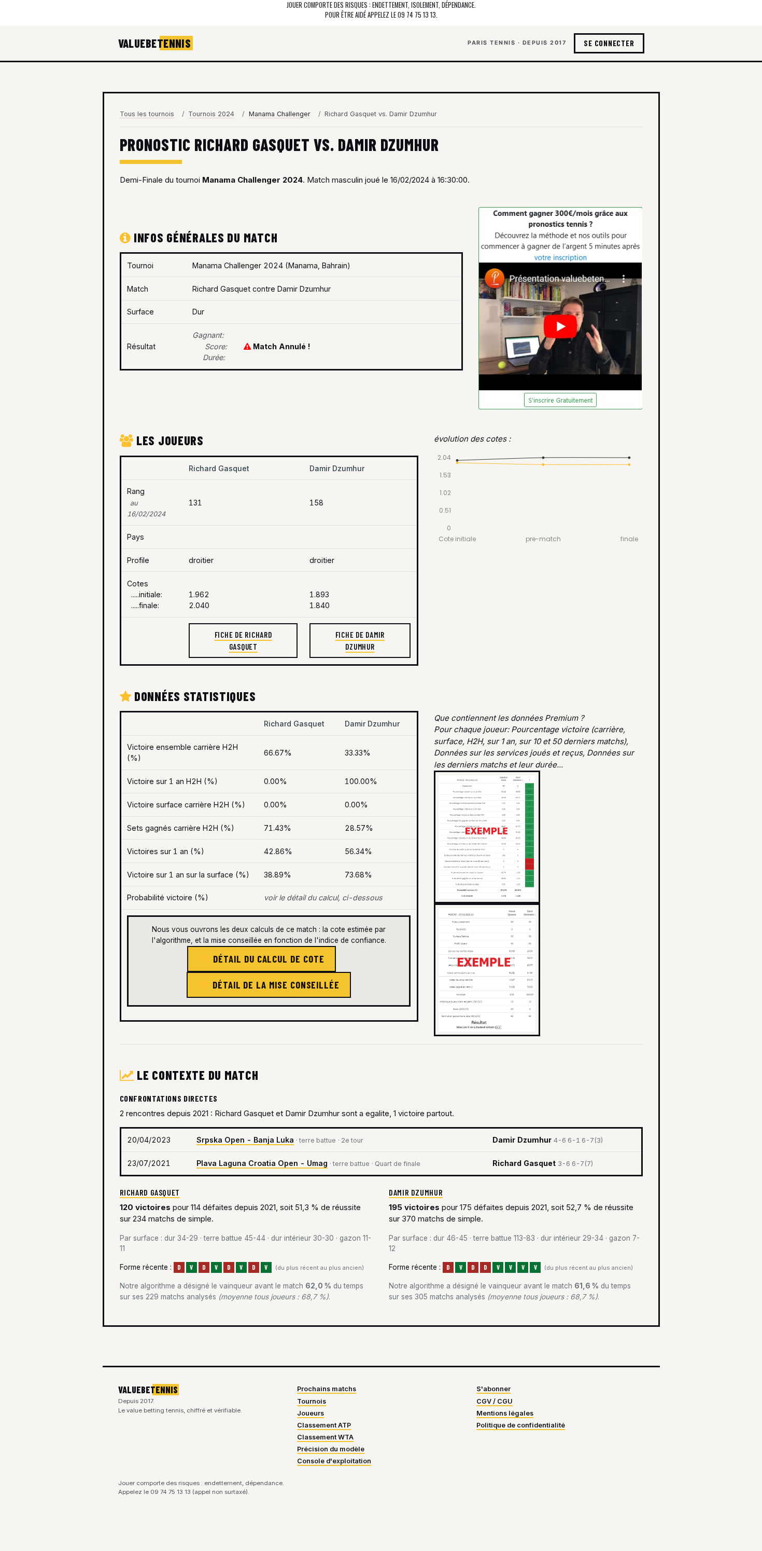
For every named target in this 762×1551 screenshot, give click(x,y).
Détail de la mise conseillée (275, 985)
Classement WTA (325, 1437)
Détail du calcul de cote (267, 959)
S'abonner (493, 1389)
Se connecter (609, 43)
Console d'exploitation (334, 1461)
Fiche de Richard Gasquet (243, 640)
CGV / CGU (494, 1401)
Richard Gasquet (150, 1192)
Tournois (311, 1401)
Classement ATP (324, 1425)
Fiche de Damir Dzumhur (360, 640)
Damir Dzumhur (416, 1192)
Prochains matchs (326, 1389)
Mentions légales (504, 1413)
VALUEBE (154, 43)
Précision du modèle (330, 1449)
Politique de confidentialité (520, 1425)
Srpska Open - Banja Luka (245, 1139)
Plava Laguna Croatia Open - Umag (262, 1163)
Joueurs (310, 1413)
